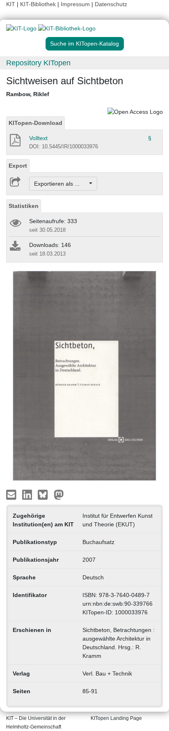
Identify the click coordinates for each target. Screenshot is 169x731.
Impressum (75, 4)
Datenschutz (111, 4)
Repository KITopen (38, 63)
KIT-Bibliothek (38, 4)
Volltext (38, 138)
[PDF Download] (15, 142)
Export (18, 165)
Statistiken (24, 206)
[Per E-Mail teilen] (12, 494)
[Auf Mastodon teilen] (59, 494)
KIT (10, 4)
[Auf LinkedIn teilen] (28, 494)
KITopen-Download (35, 123)
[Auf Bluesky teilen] (45, 494)
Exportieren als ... (61, 183)
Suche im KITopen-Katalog (84, 43)
